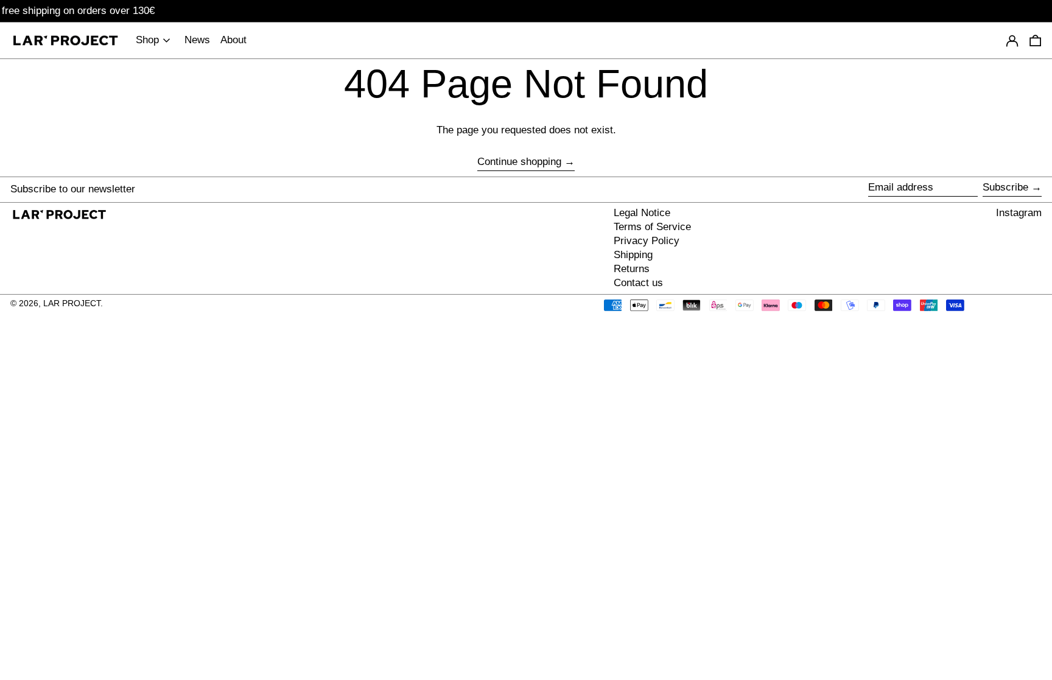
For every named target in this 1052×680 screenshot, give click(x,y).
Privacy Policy (646, 241)
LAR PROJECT (71, 303)
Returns (632, 269)
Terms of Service (652, 227)
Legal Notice (642, 213)
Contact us (638, 283)
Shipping (633, 255)
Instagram (1019, 213)
